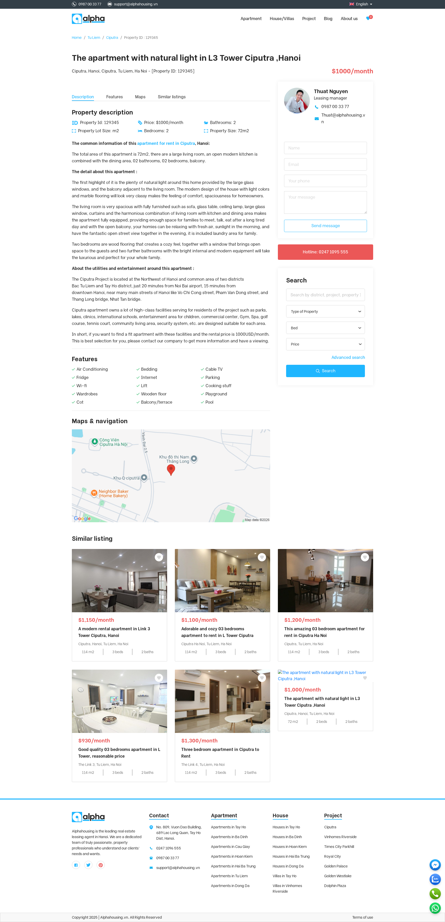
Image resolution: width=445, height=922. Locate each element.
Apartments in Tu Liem (229, 876)
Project (309, 18)
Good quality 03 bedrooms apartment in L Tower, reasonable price (119, 753)
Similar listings (172, 96)
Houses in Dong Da (288, 866)
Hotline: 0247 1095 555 (325, 252)
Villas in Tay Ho (284, 876)
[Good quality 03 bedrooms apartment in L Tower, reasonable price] (119, 700)
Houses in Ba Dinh (287, 837)
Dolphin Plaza (335, 886)
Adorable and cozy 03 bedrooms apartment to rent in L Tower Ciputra (217, 632)
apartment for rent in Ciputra (166, 143)
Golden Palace (336, 866)
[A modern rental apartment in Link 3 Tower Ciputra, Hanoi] (119, 580)
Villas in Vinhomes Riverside (287, 888)
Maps (140, 96)
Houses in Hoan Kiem (290, 847)
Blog (328, 18)
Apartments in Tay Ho (228, 827)
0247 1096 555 (168, 848)
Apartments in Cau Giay (230, 847)
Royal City (332, 856)
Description (83, 96)
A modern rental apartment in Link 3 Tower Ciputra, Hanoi (114, 632)
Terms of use (362, 917)
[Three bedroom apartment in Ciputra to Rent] (222, 700)
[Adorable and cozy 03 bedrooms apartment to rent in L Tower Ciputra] (222, 580)
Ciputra (112, 38)
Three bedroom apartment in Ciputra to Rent (220, 753)
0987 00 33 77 (90, 4)
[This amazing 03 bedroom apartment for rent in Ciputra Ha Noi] (325, 580)
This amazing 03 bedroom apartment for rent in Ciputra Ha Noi (324, 632)
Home (77, 38)
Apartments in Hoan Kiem (232, 856)
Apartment (224, 815)
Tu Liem (94, 38)
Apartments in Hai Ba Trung (233, 866)
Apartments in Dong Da (230, 886)
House (280, 815)
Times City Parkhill (339, 847)
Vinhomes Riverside (340, 837)
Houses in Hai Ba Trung (291, 856)
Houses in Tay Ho (286, 827)
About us (349, 18)
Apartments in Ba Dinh (229, 837)
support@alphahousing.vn (136, 4)
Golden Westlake (338, 876)
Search (328, 370)
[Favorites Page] (368, 18)
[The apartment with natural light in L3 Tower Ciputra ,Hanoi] (325, 675)
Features (114, 96)
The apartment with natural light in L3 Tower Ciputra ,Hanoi (322, 702)
